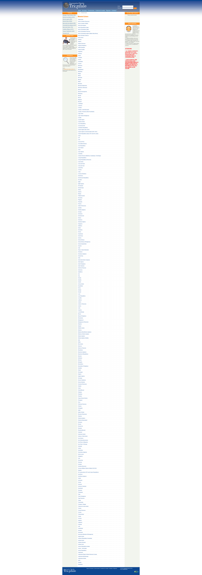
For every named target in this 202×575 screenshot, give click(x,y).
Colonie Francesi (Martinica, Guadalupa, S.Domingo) (89, 155)
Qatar (79, 410)
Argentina (80, 51)
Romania (80, 422)
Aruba (79, 55)
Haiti (79, 247)
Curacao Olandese (82, 173)
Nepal (79, 370)
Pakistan (80, 392)
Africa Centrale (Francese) (83, 21)
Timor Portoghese (82, 496)
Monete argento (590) (67, 19)
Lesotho (80, 298)
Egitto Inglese (81, 183)
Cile (79, 137)
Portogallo (80, 408)
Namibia (80, 368)
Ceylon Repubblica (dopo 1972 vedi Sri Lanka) (88, 133)
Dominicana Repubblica (83, 177)
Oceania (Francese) (82, 384)
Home (79, 12)
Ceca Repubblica (82, 123)
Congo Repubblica (82, 157)
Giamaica (80, 219)
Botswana (80, 93)
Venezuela (80, 532)
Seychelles (80, 450)
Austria (79, 59)
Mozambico (80, 364)
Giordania (80, 229)
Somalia (80, 464)
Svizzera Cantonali (82, 486)
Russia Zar (80, 426)
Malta (79, 342)
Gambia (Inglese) (82, 209)
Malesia (80, 330)
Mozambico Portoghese (83, 366)
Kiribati (79, 290)
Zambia (79, 562)
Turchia (79, 512)
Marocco (80, 346)
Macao (79, 314)
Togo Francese (81, 498)
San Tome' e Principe (82, 444)
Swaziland (80, 488)
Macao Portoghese (82, 316)
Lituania (80, 310)
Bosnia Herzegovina (82, 91)
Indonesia (80, 269)
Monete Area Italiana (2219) (69, 17)
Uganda (80, 520)
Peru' (79, 402)
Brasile (79, 95)
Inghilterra (80, 271)
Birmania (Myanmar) (82, 85)
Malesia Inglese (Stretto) (83, 338)
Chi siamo (91, 568)
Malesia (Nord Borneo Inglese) (84, 332)
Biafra (79, 81)
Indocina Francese (82, 267)
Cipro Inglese (81, 151)
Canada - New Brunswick (83, 109)
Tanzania (80, 490)
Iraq (79, 275)
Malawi (79, 326)
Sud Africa (80, 474)
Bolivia (79, 89)
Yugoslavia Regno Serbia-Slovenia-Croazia (87, 554)
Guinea (79, 237)
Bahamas (80, 65)
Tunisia (79, 508)
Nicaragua (80, 372)
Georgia (80, 211)
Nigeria (79, 374)
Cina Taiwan (80, 147)
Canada (80, 107)
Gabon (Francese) (82, 205)
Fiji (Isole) (80, 197)
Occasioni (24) (66, 33)
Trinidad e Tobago (82, 504)
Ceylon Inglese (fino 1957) (83, 129)
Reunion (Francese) (82, 414)
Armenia (80, 53)
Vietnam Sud (81, 544)
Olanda (79, 386)
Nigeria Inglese (81, 376)
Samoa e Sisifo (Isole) (83, 436)
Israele (79, 281)
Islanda (79, 280)
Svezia (79, 482)
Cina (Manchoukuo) (82, 143)
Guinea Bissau (81, 239)
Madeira (80, 324)
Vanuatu (80, 530)
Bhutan (79, 79)
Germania (80, 213)
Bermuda (80, 77)
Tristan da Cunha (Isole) (83, 506)
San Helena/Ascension (83, 440)
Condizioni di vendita (104, 568)
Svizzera (80, 484)
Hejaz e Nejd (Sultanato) (83, 249)
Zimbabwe (80, 564)
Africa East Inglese (82, 25)
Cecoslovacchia (81, 125)
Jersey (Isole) (81, 284)
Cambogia (80, 103)
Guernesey (80, 235)
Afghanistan (80, 19)
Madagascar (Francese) (83, 322)
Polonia (79, 406)
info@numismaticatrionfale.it (69, 69)
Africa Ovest (80, 37)
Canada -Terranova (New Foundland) (86, 111)
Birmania (80, 83)
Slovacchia (80, 460)
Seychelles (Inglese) (82, 452)
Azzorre (79, 63)
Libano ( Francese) (82, 304)
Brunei (79, 97)
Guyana (80, 245)
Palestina (80, 394)
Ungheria (80, 522)
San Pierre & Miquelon (83, 442)
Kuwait (79, 292)
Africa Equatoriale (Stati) (83, 27)
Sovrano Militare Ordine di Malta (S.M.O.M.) (87, 468)
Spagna (80, 470)
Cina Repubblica (81, 145)
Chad (79, 135)
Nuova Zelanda (81, 382)
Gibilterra (80, 225)
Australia (80, 57)
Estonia (79, 191)
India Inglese (81, 261)
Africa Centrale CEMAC (83, 23)
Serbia (79, 448)
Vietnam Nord (81, 540)
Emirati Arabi (81, 187)
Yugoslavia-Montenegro (83, 556)
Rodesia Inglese (81, 418)
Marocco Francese (82, 348)
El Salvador (80, 185)
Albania (79, 39)
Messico (80, 356)
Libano (79, 302)
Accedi (135, 8)
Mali (79, 340)
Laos (79, 294)
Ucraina (80, 518)
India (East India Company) (84, 259)
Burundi (80, 101)
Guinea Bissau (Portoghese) (84, 241)
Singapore (80, 456)
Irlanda (79, 277)
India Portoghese (81, 263)
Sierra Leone (81, 454)
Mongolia (80, 362)
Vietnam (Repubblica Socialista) (85, 538)
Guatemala (80, 233)
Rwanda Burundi (81, 430)
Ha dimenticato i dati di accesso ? (128, 9)
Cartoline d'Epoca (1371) (68, 29)
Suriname (80, 480)
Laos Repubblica (81, 296)
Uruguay (80, 524)
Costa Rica (80, 167)
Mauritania (80, 350)
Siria (79, 458)
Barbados (80, 71)
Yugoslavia (80, 552)
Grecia (79, 231)
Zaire (79, 560)
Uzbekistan (80, 528)
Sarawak (80, 446)
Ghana (79, 217)
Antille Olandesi (81, 47)
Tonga (79, 500)
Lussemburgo (81, 312)
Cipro (79, 149)
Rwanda (80, 428)
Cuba (79, 171)
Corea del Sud (81, 165)
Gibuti (79, 227)
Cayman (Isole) (81, 121)
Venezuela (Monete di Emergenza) (85, 534)
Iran (79, 274)
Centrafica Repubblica (83, 127)
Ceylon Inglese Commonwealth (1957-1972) (87, 131)
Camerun (80, 105)
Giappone (80, 223)
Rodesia (80, 416)
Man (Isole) (80, 344)
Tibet (79, 494)
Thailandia (80, 492)
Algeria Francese (81, 43)
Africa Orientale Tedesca (83, 35)
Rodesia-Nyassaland (82, 420)
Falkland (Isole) (81, 195)
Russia (79, 424)
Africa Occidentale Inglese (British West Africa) (88, 33)
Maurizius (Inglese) (82, 352)
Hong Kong (80, 255)
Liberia (79, 306)
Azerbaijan (80, 61)
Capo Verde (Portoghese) (83, 115)
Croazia (80, 169)
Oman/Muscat (81, 390)
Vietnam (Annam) (82, 542)
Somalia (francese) (82, 466)
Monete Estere (84, 12)
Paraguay (80, 400)
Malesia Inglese (81, 336)
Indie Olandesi (81, 265)
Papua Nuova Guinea (82, 398)
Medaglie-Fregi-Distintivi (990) (69, 15)
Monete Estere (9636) (67, 21)
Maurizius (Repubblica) (83, 354)
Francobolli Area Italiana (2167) (69, 25)
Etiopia (79, 193)
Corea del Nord (81, 163)
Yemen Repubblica (82, 550)
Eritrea (79, 189)
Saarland (80, 432)
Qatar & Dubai (81, 412)
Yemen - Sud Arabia (82, 548)
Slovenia (80, 462)
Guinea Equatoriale (82, 243)
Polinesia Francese (82, 404)
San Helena (80, 438)
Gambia (80, 207)
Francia (79, 203)
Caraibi (79, 117)
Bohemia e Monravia (82, 87)
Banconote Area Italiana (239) (69, 23)
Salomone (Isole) (81, 434)
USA (79, 526)
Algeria (79, 41)
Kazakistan (80, 286)
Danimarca (80, 175)
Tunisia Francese (82, 510)
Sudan (79, 478)
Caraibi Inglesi (81, 119)
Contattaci (111, 568)
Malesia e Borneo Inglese (83, 334)
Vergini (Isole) (81, 536)
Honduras (80, 251)
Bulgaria (80, 99)
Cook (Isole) (80, 161)
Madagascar (80, 320)
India (79, 257)
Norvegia (80, 378)
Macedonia (80, 318)
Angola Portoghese (82, 45)
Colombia (80, 153)
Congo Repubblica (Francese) (84, 159)
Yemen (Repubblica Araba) (84, 546)
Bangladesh (80, 69)
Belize (79, 75)
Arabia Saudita (81, 49)
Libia (79, 308)
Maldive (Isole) (81, 328)
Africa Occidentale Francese (84, 31)
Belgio (79, 73)
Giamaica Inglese (82, 221)
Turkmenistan (81, 514)
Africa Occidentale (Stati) (83, 29)
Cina (79, 139)
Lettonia (80, 300)
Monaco (80, 360)
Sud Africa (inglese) (82, 476)
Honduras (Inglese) (82, 253)
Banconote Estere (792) (68, 27)
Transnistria (80, 502)
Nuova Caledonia (82, 380)
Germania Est (81, 215)
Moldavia (80, 358)
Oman (79, 388)
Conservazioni (97, 568)
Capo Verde (80, 113)
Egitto (79, 181)
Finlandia (80, 201)
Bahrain (80, 67)
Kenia (79, 287)
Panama (80, 396)
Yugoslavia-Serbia (82, 558)
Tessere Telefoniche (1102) (68, 31)
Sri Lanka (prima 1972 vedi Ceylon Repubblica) (88, 472)
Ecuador (80, 179)
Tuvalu (79, 516)
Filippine (80, 199)
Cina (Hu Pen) (81, 141)
